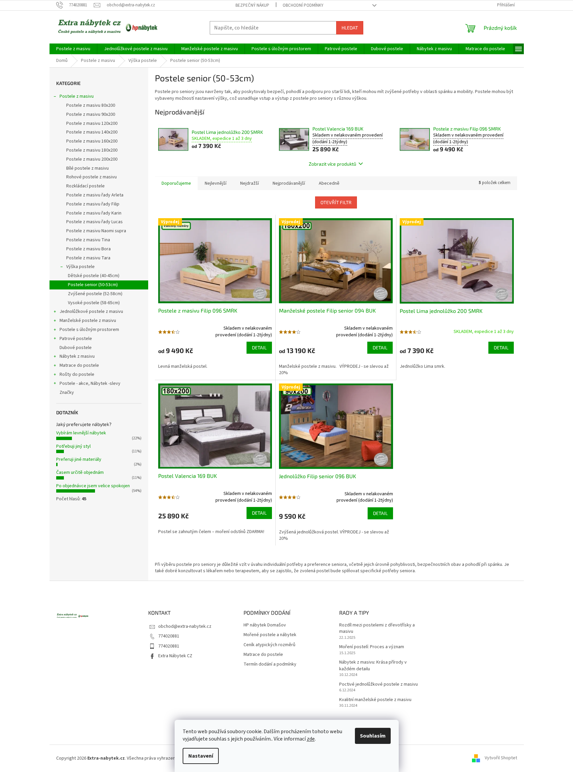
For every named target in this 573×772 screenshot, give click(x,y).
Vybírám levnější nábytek (81, 433)
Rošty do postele (77, 374)
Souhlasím (373, 736)
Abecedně (329, 183)
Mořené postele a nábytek (270, 635)
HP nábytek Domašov (265, 625)
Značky (67, 392)
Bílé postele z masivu (87, 168)
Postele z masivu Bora (88, 249)
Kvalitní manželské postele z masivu (375, 700)
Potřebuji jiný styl (73, 446)
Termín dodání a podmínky (270, 664)
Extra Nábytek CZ (175, 656)
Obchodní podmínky (303, 5)
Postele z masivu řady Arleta (94, 195)
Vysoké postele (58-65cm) (94, 302)
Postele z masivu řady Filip (92, 204)
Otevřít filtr (336, 202)
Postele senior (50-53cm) (93, 284)
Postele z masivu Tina (88, 240)
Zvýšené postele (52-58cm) (95, 293)
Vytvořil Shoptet (501, 758)
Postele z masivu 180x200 (91, 150)
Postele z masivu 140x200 (91, 132)
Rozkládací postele (85, 186)
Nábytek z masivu (77, 356)
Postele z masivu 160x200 (91, 141)
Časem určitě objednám (80, 472)
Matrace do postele (79, 365)
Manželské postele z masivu (88, 320)
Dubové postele (76, 347)
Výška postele (80, 266)
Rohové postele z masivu (91, 177)
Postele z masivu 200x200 (91, 159)
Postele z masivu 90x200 (90, 114)
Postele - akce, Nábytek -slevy (90, 383)
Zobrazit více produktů (332, 164)
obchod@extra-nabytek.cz (184, 626)
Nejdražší (249, 183)
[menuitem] (73, 49)
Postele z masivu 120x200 (91, 123)
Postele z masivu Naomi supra (96, 231)
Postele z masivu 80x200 (90, 105)
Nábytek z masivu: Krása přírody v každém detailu (373, 665)
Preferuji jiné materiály (78, 459)
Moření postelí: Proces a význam (371, 647)
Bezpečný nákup (252, 5)
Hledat (350, 27)
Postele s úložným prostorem (89, 329)
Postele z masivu (77, 96)
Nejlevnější (215, 183)
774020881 (168, 636)
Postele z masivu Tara (88, 258)
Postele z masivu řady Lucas (94, 222)
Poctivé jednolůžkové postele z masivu (378, 684)
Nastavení (200, 756)
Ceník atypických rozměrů (269, 645)
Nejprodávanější (289, 183)
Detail (259, 347)
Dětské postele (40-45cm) (93, 275)
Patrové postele (76, 338)
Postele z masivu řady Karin (93, 213)
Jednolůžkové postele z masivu (91, 311)
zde (311, 739)
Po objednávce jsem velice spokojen (93, 486)
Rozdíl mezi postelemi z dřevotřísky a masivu (377, 628)
